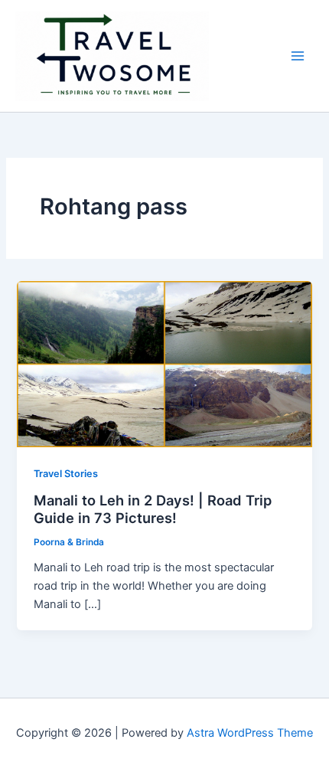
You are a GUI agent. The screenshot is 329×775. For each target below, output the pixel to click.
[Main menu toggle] (298, 56)
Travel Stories (66, 473)
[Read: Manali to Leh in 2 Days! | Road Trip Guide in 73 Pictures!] (164, 364)
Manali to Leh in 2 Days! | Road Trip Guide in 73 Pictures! (153, 509)
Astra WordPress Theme (250, 733)
